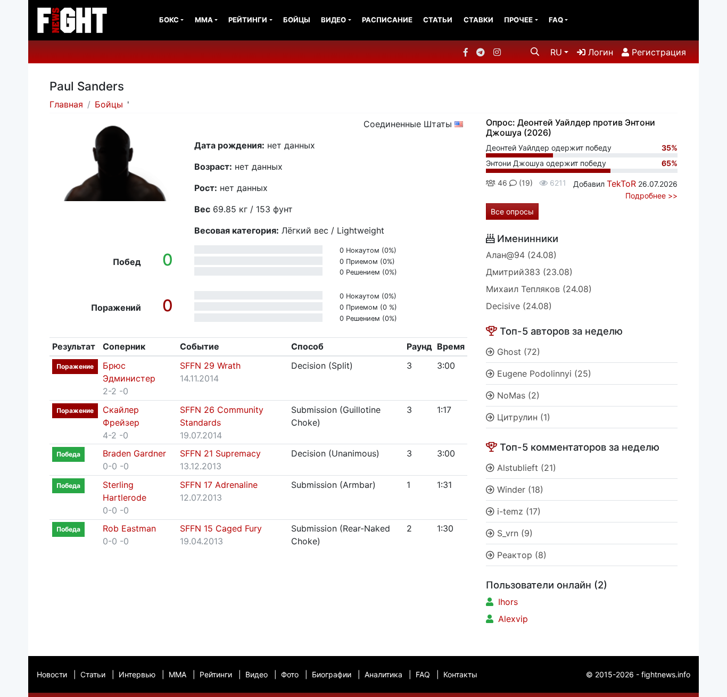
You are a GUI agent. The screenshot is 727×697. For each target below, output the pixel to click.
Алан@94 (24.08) (521, 255)
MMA (204, 19)
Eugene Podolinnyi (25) (542, 373)
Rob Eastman (129, 528)
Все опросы (512, 211)
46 (501, 182)
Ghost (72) (517, 351)
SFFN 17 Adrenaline (219, 484)
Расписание (387, 19)
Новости (52, 674)
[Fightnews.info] (72, 20)
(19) (525, 182)
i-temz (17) (517, 511)
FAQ (556, 19)
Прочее (518, 19)
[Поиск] (535, 52)
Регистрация (657, 52)
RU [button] (556, 52)
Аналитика (383, 674)
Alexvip (513, 618)
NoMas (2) (517, 395)
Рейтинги (247, 19)
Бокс (169, 19)
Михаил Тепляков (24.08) (539, 289)
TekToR (621, 183)
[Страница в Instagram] (497, 52)
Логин (599, 52)
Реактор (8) (520, 555)
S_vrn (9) (513, 533)
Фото (290, 674)
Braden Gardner (134, 453)
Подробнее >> (651, 195)
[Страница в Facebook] (465, 52)
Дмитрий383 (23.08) (529, 272)
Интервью (137, 674)
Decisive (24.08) (519, 306)
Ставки (478, 19)
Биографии (331, 674)
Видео (333, 19)
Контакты (460, 674)
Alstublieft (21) (525, 467)
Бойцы (296, 19)
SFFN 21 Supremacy (220, 453)
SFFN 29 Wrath (210, 365)
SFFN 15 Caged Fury (221, 528)
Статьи (437, 19)
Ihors (508, 601)
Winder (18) (518, 489)
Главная (66, 104)
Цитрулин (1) (522, 417)
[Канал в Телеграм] (480, 52)
